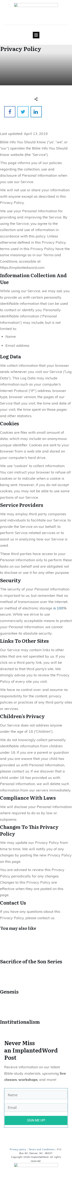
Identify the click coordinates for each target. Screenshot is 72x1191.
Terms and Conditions (42, 1149)
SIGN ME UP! (36, 1120)
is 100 (58, 608)
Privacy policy (18, 1149)
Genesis (36, 982)
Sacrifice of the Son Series (36, 952)
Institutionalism (36, 1012)
